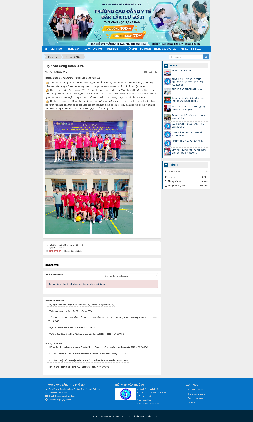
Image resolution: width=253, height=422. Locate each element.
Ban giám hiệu (145, 399)
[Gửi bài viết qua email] (145, 71)
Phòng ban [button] (73, 48)
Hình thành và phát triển (149, 389)
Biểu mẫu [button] (196, 48)
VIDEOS (191, 402)
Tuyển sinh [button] (113, 48)
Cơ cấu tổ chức (145, 396)
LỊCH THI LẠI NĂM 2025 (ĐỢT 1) (187, 141)
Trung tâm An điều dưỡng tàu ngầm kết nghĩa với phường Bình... (188, 99)
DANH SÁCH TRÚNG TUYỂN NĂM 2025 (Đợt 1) (188, 134)
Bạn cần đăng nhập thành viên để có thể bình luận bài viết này (77, 283)
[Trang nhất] (46, 49)
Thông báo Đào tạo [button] (165, 48)
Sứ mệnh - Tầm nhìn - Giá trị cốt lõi (154, 392)
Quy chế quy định (195, 398)
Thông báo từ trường (196, 393)
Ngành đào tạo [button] (93, 48)
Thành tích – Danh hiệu (149, 403)
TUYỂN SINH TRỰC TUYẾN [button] (137, 48)
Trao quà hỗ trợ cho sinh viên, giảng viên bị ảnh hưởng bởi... (188, 108)
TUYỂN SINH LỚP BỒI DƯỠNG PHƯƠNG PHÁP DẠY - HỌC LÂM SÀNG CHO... (187, 82)
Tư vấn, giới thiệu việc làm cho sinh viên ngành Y (188, 117)
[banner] (126, 22)
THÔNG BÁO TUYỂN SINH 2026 (187, 89)
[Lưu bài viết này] (156, 71)
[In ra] (151, 71)
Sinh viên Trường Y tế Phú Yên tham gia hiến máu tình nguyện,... (189, 151)
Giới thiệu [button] (56, 48)
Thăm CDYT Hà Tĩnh (182, 70)
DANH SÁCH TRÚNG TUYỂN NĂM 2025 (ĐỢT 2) (188, 125)
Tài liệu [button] (184, 48)
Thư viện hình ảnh (195, 389)
